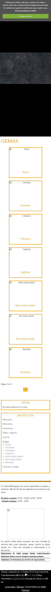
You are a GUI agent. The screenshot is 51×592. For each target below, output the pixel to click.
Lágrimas (9, 453)
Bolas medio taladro (14, 456)
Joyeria (5, 437)
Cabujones (10, 450)
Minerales (7, 419)
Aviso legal (10, 587)
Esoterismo (7, 428)
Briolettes (9, 462)
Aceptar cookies (25, 16)
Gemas (5, 441)
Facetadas (9, 447)
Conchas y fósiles (10, 467)
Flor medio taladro (13, 459)
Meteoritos (7, 424)
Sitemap (20, 587)
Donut (8, 444)
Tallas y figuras (9, 433)
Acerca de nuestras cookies (25, 11)
